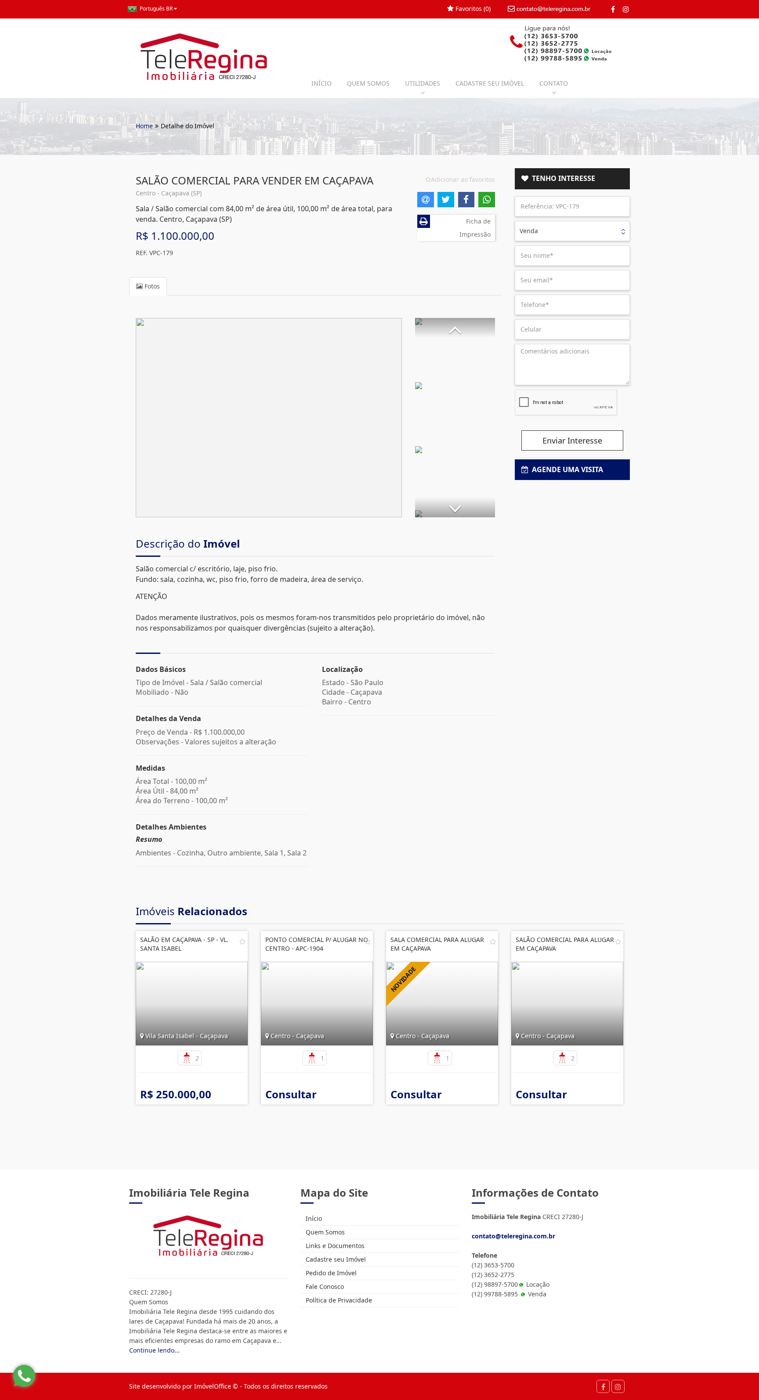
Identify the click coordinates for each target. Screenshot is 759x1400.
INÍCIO (321, 83)
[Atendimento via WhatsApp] (24, 1376)
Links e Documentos (334, 1245)
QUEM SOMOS (368, 83)
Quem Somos (324, 1232)
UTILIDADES (422, 83)
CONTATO (553, 83)
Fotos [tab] (151, 286)
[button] (455, 328)
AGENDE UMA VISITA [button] (565, 469)
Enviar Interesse (572, 440)
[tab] (572, 178)
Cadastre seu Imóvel (335, 1259)
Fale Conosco (324, 1286)
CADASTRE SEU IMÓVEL (489, 83)
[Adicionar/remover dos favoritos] (242, 941)
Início (313, 1218)
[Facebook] (612, 9)
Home (144, 126)
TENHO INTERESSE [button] (561, 178)
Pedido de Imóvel (330, 1273)
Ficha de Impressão (475, 227)
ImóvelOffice (212, 1386)
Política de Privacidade (338, 1300)
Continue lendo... (154, 1350)
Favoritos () (472, 8)
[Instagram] (625, 9)
